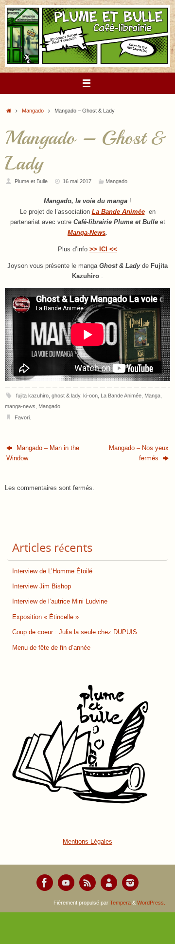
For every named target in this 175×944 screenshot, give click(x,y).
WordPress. (151, 903)
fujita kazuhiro (32, 395)
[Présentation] (109, 882)
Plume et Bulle (31, 181)
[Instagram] (130, 882)
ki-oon (90, 395)
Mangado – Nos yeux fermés (139, 453)
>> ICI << (103, 249)
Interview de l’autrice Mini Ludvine (59, 601)
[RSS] (87, 882)
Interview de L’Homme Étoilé (52, 571)
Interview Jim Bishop (41, 586)
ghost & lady (66, 395)
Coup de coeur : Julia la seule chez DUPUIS (74, 632)
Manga (152, 395)
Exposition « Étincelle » (45, 617)
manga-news (20, 406)
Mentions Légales (87, 841)
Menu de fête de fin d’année (51, 647)
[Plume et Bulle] (44, 882)
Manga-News (86, 232)
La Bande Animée (121, 395)
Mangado (33, 110)
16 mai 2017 (77, 181)
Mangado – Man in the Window (42, 453)
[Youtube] (66, 882)
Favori (22, 417)
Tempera (120, 903)
